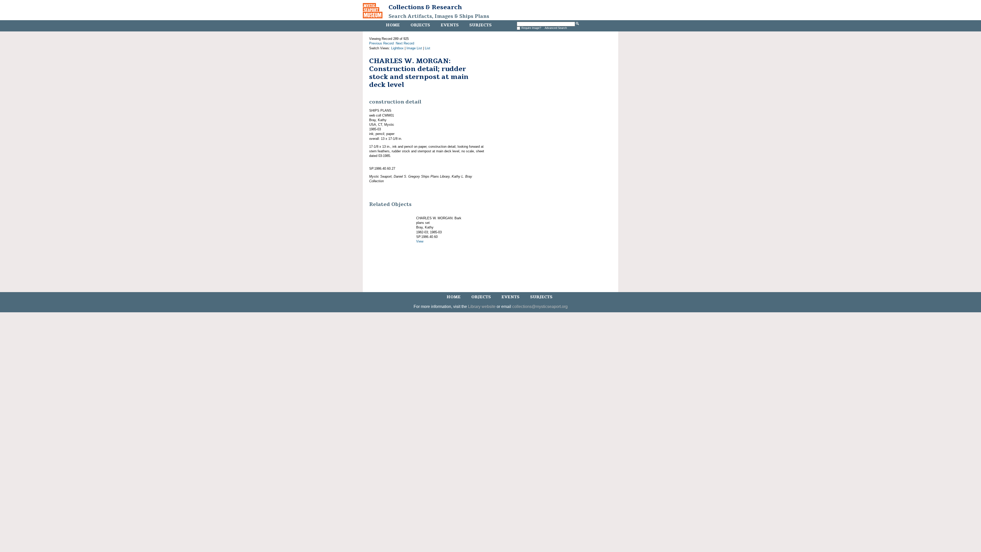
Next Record (405, 43)
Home (393, 25)
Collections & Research (425, 7)
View (419, 241)
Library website (482, 306)
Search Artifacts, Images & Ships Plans (439, 16)
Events (450, 25)
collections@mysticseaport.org (540, 306)
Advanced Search (556, 27)
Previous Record (381, 43)
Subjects (480, 25)
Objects (420, 25)
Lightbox (397, 48)
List (427, 48)
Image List (414, 48)
